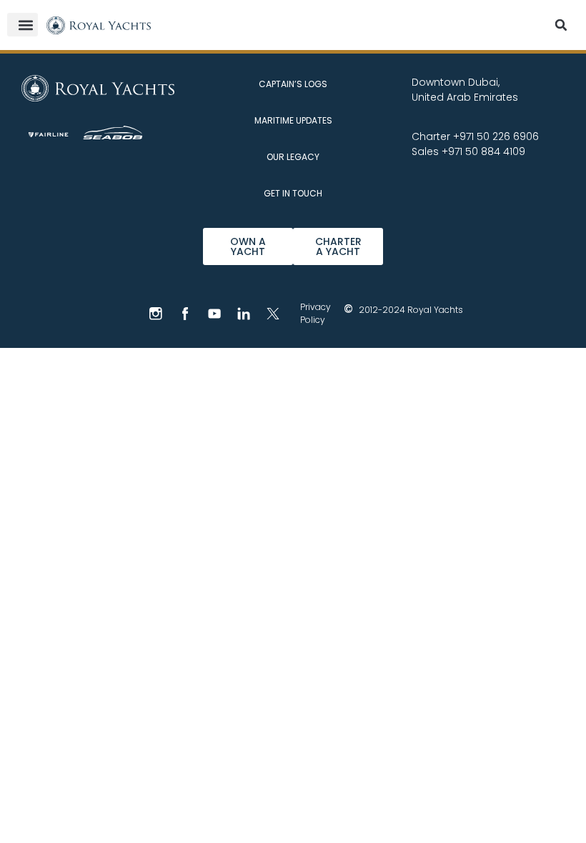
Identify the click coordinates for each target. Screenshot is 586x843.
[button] (22, 24)
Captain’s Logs (293, 84)
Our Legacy (293, 157)
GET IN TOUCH (293, 193)
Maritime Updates (293, 120)
